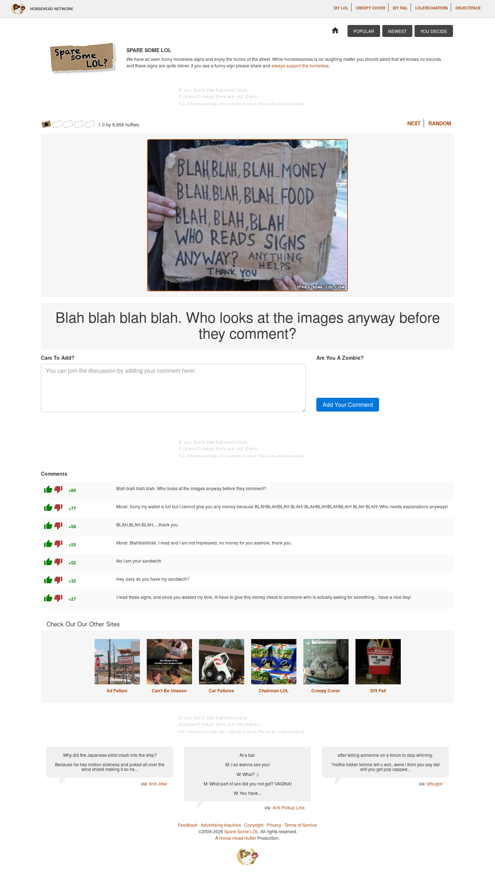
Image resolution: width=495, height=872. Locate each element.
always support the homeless (300, 65)
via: (145, 783)
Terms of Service (300, 825)
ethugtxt (434, 783)
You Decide (433, 31)
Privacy (274, 825)
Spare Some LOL (241, 831)
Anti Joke (158, 783)
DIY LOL (341, 8)
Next (414, 123)
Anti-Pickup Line (289, 807)
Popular (363, 31)
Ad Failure (117, 690)
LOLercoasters (431, 8)
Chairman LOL (273, 690)
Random (439, 123)
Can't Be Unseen (169, 690)
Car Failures (221, 690)
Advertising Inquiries (221, 825)
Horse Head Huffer (237, 838)
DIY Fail (400, 8)
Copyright (253, 825)
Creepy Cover (370, 8)
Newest (397, 31)
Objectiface (468, 8)
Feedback (187, 825)
